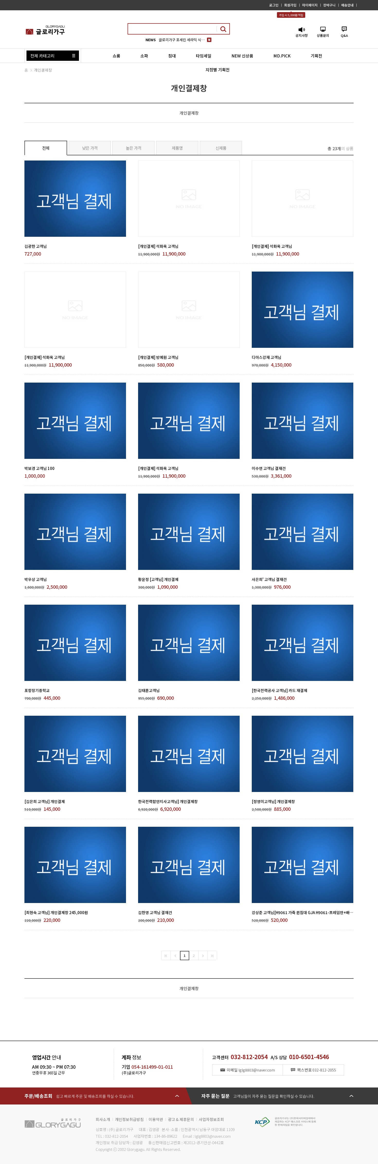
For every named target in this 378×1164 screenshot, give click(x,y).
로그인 (273, 5)
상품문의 (323, 35)
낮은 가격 (90, 148)
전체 (46, 148)
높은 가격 (133, 148)
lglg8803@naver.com (213, 1136)
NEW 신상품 (242, 56)
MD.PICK (282, 56)
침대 (172, 56)
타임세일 (203, 56)
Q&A (344, 35)
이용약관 (156, 1119)
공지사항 (301, 35)
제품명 (177, 148)
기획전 (316, 56)
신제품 (221, 148)
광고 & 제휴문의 (181, 1119)
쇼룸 (116, 56)
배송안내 (347, 5)
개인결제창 (43, 70)
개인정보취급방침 (129, 1119)
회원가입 (290, 5)
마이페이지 (310, 5)
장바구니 (329, 5)
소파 (144, 56)
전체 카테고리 (42, 56)
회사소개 (103, 1119)
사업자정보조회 (211, 1119)
